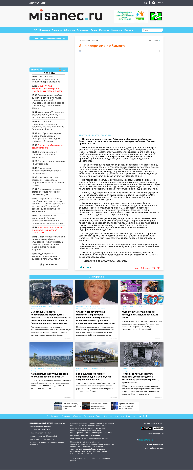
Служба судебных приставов (153, 448)
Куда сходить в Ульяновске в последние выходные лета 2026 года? (140, 314)
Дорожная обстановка (38, 306)
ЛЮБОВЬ (95, 135)
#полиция (125, 371)
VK (153, 268)
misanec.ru (33, 445)
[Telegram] (153, 3)
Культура (104, 30)
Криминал (44, 30)
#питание (101, 309)
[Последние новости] (60, 69)
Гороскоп (129, 30)
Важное (33, 368)
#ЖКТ (78, 309)
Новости (50, 306)
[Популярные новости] (64, 69)
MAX (136, 268)
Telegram (145, 268)
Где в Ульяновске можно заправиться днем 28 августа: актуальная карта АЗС (93, 376)
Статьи (58, 306)
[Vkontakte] (145, 3)
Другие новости (48, 264)
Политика (57, 30)
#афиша (124, 309)
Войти (161, 2)
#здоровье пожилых (89, 309)
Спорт (94, 30)
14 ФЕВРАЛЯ (84, 135)
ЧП (35, 30)
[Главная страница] (65, 13)
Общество (69, 30)
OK (158, 268)
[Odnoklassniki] (149, 3)
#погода (33, 371)
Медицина (79, 306)
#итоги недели (36, 309)
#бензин (79, 371)
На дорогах (116, 30)
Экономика (82, 30)
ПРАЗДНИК (106, 135)
